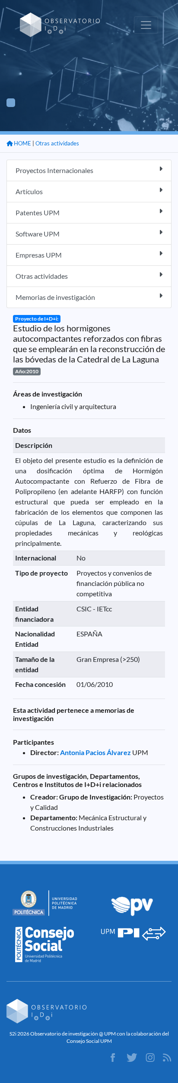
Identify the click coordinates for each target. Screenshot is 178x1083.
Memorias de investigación (55, 297)
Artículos (29, 191)
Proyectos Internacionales (54, 170)
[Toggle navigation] (146, 25)
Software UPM (38, 234)
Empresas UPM (39, 255)
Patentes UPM (38, 212)
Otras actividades (57, 143)
